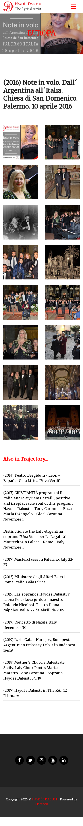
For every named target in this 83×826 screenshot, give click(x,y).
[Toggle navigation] (73, 6)
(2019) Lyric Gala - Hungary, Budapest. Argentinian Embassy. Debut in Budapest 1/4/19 (39, 644)
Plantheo (41, 804)
